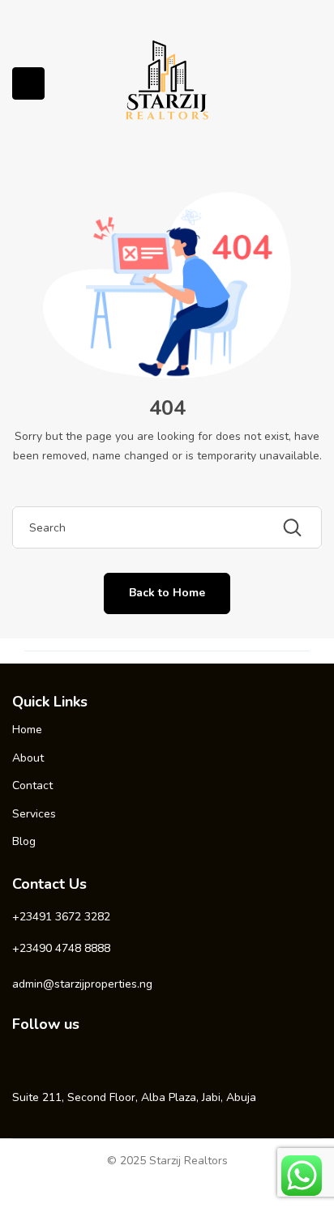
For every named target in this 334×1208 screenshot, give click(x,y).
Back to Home (167, 592)
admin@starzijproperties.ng (82, 984)
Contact (32, 785)
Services (34, 814)
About (28, 758)
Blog (24, 841)
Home (27, 729)
